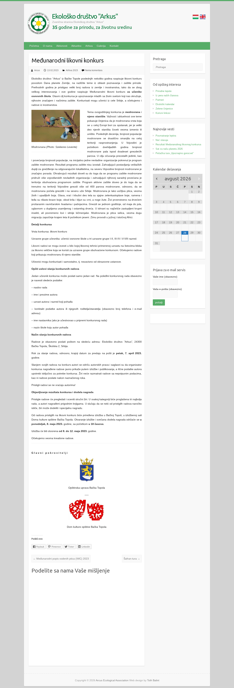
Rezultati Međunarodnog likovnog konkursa (178, 144)
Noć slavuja (162, 140)
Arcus (37, 70)
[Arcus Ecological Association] (39, 24)
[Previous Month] (156, 178)
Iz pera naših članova (167, 95)
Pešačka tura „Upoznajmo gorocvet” (175, 153)
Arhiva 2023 (72, 70)
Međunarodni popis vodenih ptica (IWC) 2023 (61, 558)
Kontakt (114, 45)
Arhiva (89, 45)
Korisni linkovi (163, 113)
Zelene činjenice (164, 108)
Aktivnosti (61, 45)
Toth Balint (153, 680)
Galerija (101, 45)
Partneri (160, 99)
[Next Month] (199, 178)
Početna (34, 45)
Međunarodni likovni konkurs (67, 60)
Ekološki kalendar (165, 104)
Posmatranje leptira (166, 135)
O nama (47, 45)
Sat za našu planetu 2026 (169, 148)
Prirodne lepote (163, 91)
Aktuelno (76, 45)
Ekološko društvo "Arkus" (85, 16)
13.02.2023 (52, 70)
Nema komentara (93, 70)
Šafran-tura (132, 558)
